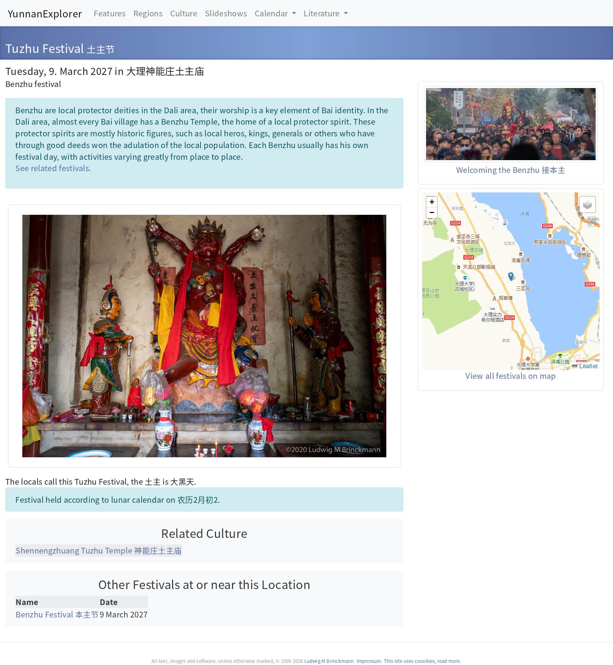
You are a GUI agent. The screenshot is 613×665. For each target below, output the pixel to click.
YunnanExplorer (45, 13)
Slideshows (226, 12)
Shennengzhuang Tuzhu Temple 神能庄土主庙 (99, 550)
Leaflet (588, 365)
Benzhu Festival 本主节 (57, 614)
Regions (147, 12)
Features (110, 12)
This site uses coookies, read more (422, 661)
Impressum (369, 661)
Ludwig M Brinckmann (329, 661)
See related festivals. (53, 167)
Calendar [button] (272, 12)
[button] (511, 276)
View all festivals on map (510, 375)
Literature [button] (323, 12)
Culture (183, 12)
